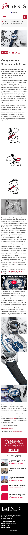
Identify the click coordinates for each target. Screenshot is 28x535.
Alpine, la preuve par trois (17, 485)
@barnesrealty (6, 525)
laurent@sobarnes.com (7, 428)
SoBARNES (13, 418)
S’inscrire (13, 450)
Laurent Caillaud (19, 49)
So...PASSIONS (19, 463)
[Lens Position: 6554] (14, 343)
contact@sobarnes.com (8, 521)
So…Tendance (6, 49)
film (15, 262)
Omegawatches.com (18, 431)
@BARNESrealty (6, 527)
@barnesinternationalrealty (9, 523)
